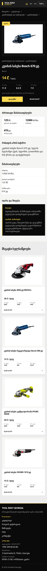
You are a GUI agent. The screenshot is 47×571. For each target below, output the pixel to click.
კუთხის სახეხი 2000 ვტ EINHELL (18, 290)
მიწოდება (6, 528)
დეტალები (23, 310)
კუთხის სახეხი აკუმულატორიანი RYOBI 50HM (21, 412)
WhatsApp (35, 99)
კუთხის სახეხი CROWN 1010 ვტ (17, 472)
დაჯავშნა (12, 99)
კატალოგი (15, 11)
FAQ (4, 532)
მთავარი (5, 11)
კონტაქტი (6, 536)
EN (35, 4)
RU (31, 4)
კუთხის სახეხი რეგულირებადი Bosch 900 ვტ (23, 350)
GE (27, 4)
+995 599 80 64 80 (10, 547)
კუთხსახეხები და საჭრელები (13, 15)
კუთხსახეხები (32, 15)
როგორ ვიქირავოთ (11, 524)
